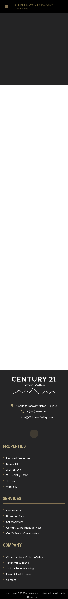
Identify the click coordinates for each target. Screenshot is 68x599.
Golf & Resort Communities (22, 533)
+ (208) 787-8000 (37, 411)
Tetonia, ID (12, 481)
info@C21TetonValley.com (37, 417)
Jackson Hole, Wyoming (20, 568)
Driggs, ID (12, 463)
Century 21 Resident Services (24, 527)
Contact (11, 579)
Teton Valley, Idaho (17, 562)
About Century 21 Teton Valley (24, 557)
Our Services (14, 510)
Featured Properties (18, 458)
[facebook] (34, 434)
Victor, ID (11, 486)
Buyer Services (15, 516)
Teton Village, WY (17, 475)
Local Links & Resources (20, 574)
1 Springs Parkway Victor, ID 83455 (37, 405)
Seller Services (14, 521)
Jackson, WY (13, 469)
